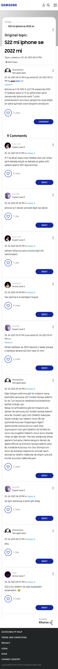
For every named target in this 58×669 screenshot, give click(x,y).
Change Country (10, 659)
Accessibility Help (11, 632)
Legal (4, 648)
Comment (44, 122)
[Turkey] (9, 4)
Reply (44, 182)
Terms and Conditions (14, 637)
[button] (48, 70)
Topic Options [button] (48, 29)
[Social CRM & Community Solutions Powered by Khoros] (45, 621)
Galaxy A (8, 84)
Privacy (5, 643)
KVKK (4, 654)
